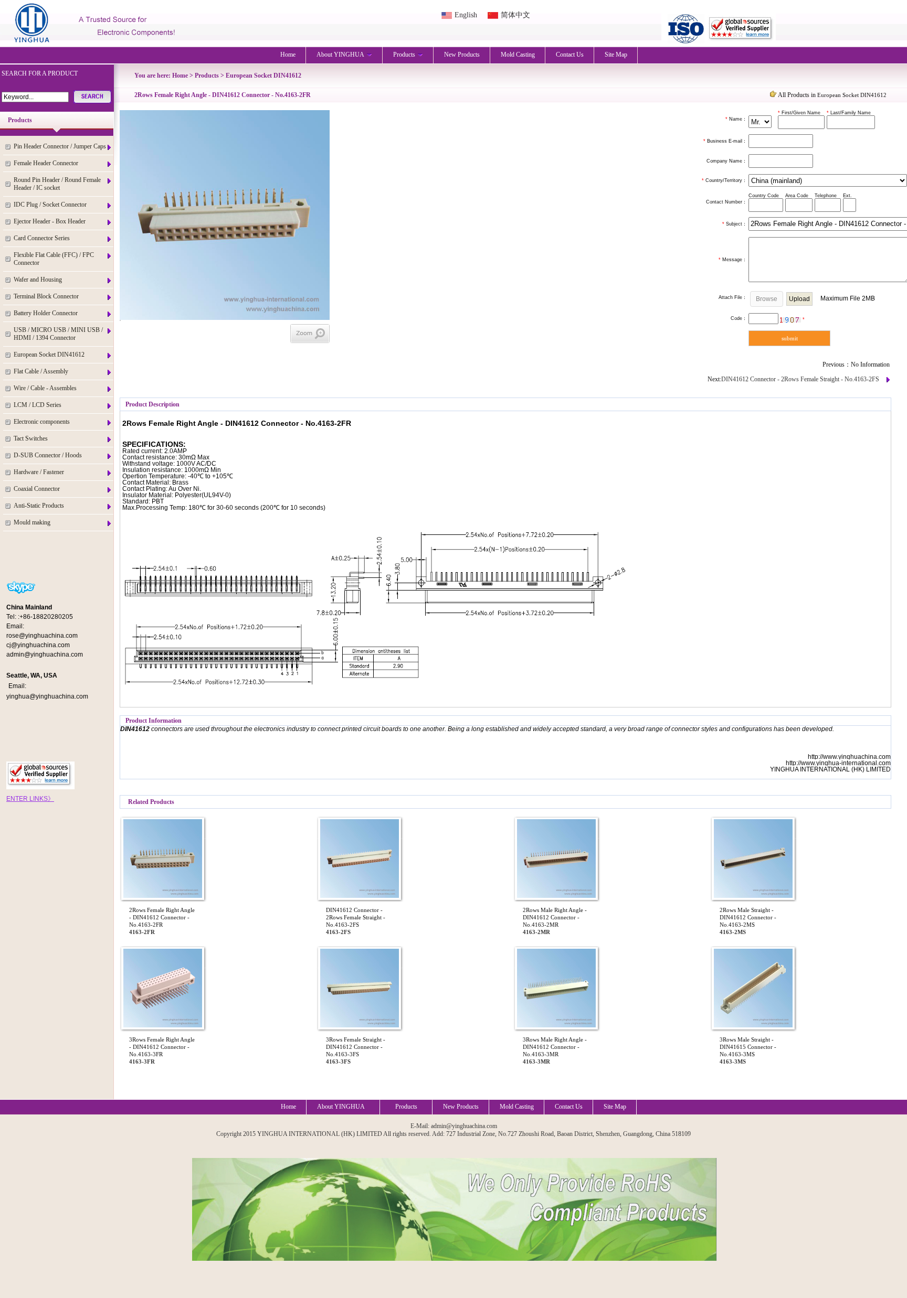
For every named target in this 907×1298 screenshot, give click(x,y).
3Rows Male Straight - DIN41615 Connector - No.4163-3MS (748, 1046)
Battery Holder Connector (46, 313)
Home (288, 54)
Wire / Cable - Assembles (45, 388)
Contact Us (570, 54)
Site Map (616, 54)
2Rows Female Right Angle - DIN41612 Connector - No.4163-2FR (162, 917)
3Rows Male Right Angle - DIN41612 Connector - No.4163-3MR (555, 1046)
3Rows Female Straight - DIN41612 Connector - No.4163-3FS (355, 1046)
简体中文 (515, 15)
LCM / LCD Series (37, 405)
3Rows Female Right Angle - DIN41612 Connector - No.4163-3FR (162, 1046)
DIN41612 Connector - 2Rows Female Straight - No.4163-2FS (800, 379)
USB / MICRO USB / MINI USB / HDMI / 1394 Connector (58, 333)
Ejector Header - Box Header (50, 221)
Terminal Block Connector (46, 296)
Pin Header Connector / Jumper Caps (60, 146)
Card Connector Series (42, 238)
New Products (462, 54)
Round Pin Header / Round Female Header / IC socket (57, 183)
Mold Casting (518, 54)
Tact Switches (31, 438)
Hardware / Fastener (39, 472)
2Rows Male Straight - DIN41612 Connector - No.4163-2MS (748, 917)
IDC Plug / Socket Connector (50, 204)
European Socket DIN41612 (49, 354)
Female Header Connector (46, 163)
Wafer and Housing (38, 279)
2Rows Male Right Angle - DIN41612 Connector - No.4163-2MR (555, 917)
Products (404, 54)
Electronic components (42, 421)
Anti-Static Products (39, 505)
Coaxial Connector (37, 488)
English (466, 15)
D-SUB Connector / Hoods (48, 455)
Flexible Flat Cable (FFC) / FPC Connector (54, 258)
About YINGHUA (340, 54)
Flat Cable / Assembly (41, 371)
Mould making (32, 522)
